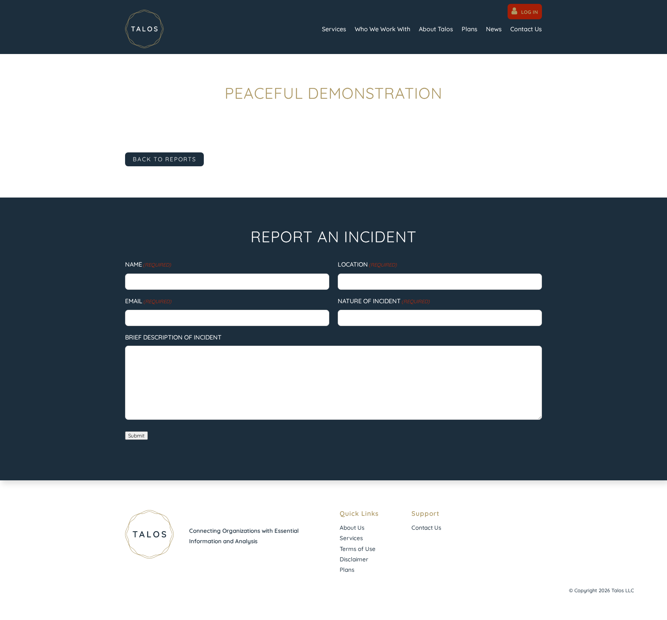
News (494, 29)
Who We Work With (382, 29)
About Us (352, 527)
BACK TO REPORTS (164, 159)
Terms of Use (358, 548)
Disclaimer (354, 559)
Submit (136, 435)
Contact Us (526, 29)
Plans (469, 29)
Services (334, 29)
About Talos (436, 29)
